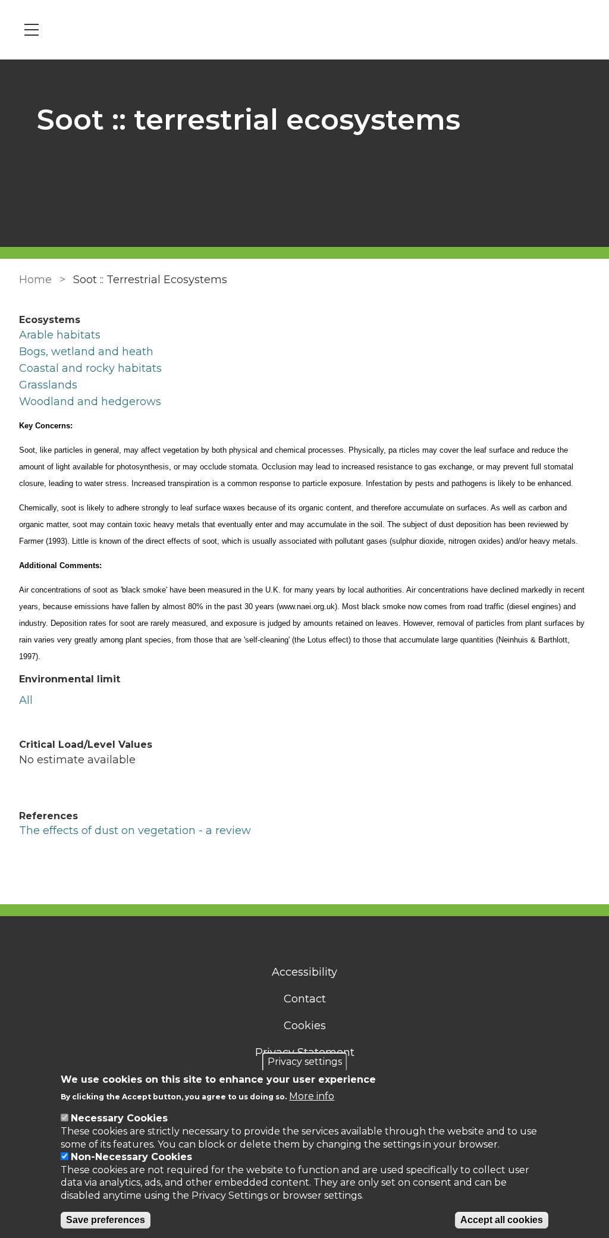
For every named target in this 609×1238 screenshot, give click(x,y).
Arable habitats (60, 334)
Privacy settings (305, 1061)
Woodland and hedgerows (90, 401)
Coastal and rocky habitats (90, 368)
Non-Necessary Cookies (131, 1156)
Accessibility (304, 972)
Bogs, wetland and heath (86, 351)
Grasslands (48, 384)
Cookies (305, 1025)
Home (35, 279)
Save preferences (105, 1220)
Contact (305, 998)
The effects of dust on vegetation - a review (135, 830)
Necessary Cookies (119, 1118)
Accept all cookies (501, 1220)
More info (311, 1096)
